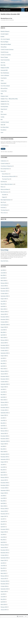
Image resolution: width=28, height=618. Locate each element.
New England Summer (5, 199)
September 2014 (4, 588)
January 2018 (4, 511)
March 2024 (3, 337)
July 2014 (3, 594)
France (2, 171)
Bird (2, 119)
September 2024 (4, 324)
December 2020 (4, 436)
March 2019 (3, 474)
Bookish (2, 36)
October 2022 (4, 381)
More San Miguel (4, 41)
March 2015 (3, 573)
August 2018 (4, 493)
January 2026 (4, 285)
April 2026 (3, 278)
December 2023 (4, 345)
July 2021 (3, 417)
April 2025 (3, 306)
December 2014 (4, 581)
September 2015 (4, 557)
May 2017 (3, 524)
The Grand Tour (5, 179)
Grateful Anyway (4, 52)
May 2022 (3, 394)
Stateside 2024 (4, 70)
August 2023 (4, 355)
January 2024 (4, 342)
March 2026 (3, 280)
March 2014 (3, 604)
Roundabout (3, 129)
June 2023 (3, 360)
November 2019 (4, 456)
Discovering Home (5, 168)
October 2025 (4, 293)
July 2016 (3, 534)
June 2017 (3, 521)
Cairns (2, 80)
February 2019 (4, 477)
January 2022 (4, 404)
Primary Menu (26, 10)
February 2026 (4, 283)
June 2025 (3, 301)
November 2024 (4, 319)
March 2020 (3, 451)
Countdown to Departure (6, 166)
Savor (2, 132)
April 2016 (3, 542)
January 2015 (4, 578)
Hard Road (3, 181)
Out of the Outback (5, 85)
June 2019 (3, 467)
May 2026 (3, 275)
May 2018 (3, 500)
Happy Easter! (4, 109)
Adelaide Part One (5, 104)
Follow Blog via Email (7, 139)
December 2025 (4, 288)
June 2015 (3, 565)
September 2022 (4, 384)
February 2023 (4, 371)
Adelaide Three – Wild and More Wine (9, 98)
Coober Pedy (4, 91)
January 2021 (4, 433)
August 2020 (4, 443)
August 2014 (4, 591)
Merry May (3, 65)
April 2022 (3, 397)
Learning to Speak (5, 122)
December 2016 (4, 529)
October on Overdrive (6, 54)
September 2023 (4, 353)
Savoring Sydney (4, 106)
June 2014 (3, 596)
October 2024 (4, 322)
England (4, 197)
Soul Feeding (3, 205)
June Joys (3, 62)
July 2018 (3, 495)
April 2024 (3, 335)
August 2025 (4, 298)
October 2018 (4, 487)
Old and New (4, 47)
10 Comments (11, 20)
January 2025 (4, 314)
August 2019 (4, 462)
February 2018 (4, 508)
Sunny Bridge (4, 250)
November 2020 (4, 438)
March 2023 (3, 368)
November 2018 (4, 485)
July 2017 (3, 519)
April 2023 (3, 366)
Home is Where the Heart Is (7, 184)
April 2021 (3, 425)
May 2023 (3, 363)
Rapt (2, 93)
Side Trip (3, 202)
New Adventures (4, 192)
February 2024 (4, 340)
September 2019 (4, 459)
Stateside (3, 207)
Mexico (2, 186)
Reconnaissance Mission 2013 (9, 176)
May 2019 (3, 469)
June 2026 (3, 272)
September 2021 (4, 412)
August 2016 (4, 531)
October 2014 (4, 586)
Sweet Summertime (5, 59)
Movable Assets (5, 10)
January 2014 (4, 609)
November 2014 (4, 583)
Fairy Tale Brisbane (5, 72)
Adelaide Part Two (5, 101)
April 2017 (3, 526)
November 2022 (4, 379)
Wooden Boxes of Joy (6, 18)
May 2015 (3, 568)
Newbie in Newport (5, 31)
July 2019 (3, 464)
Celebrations (4, 160)
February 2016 (4, 544)
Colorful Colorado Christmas (7, 49)
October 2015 (4, 555)
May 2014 (3, 599)
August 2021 (4, 415)
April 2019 (3, 472)
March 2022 (3, 399)
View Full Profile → (5, 261)
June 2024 (3, 329)
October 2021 (4, 410)
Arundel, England (4, 34)
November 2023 (4, 347)
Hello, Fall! (3, 124)
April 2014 (3, 601)
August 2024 (4, 327)
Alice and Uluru (4, 88)
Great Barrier (4, 78)
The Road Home (4, 210)
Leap (2, 111)
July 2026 (3, 270)
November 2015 (4, 552)
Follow (3, 148)
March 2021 (3, 428)
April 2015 (3, 570)
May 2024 (3, 332)
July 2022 (3, 389)
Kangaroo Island (4, 96)
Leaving (2, 116)
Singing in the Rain (5, 67)
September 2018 (4, 490)
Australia (4, 194)
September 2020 (4, 441)
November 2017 (4, 513)
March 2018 (3, 506)
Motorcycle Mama (5, 189)
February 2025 (4, 311)
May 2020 (3, 449)
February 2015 (4, 576)
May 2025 (3, 303)
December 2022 (4, 376)
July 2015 (3, 563)
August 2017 (4, 516)
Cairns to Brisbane (5, 75)
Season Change (4, 57)
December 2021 (4, 407)
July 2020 (3, 446)
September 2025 (4, 296)
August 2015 (4, 560)
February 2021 (4, 430)
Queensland (3, 83)
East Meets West (5, 127)
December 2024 (4, 316)
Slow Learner (4, 114)
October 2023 (4, 350)
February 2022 (4, 402)
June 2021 (3, 420)
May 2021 (3, 423)
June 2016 (3, 537)
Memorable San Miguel (6, 44)
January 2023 (4, 373)
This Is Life (3, 212)
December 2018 (4, 482)
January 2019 (4, 480)
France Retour (5, 173)
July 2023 (3, 358)
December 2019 (4, 454)
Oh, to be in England (5, 39)
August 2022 (4, 386)
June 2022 (3, 392)
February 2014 (4, 607)
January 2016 (4, 547)
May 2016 (3, 539)
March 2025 (3, 309)
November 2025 (4, 290)
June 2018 (3, 498)
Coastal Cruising (4, 163)
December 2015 (4, 550)
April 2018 (3, 503)
